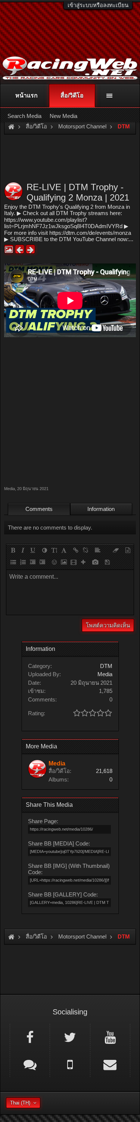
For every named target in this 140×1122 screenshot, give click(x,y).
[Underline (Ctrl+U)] (32, 550)
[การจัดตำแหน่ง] (97, 550)
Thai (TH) (20, 1103)
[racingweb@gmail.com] (110, 1064)
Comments (39, 509)
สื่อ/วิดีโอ (72, 95)
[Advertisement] (70, 410)
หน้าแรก (26, 95)
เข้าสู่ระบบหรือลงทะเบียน (98, 5)
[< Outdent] (32, 561)
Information (101, 509)
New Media (63, 116)
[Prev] (19, 249)
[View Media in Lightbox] (8, 249)
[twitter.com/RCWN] (70, 1037)
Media (9, 488)
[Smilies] (54, 561)
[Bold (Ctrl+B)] (13, 550)
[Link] (75, 550)
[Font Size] (54, 550)
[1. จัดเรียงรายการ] (22, 561)
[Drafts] (107, 561)
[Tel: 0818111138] (70, 1064)
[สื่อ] (73, 561)
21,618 (104, 771)
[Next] (30, 249)
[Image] (63, 561)
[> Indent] (42, 561)
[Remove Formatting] (115, 550)
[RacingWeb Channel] (110, 1037)
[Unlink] (85, 550)
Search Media (24, 116)
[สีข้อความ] (44, 550)
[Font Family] (63, 550)
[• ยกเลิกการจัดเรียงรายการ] (13, 561)
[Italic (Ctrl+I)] (22, 550)
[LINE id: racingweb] (30, 1064)
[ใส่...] (83, 561)
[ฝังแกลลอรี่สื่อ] (95, 561)
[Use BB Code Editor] (127, 550)
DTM (106, 666)
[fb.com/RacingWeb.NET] (30, 1037)
